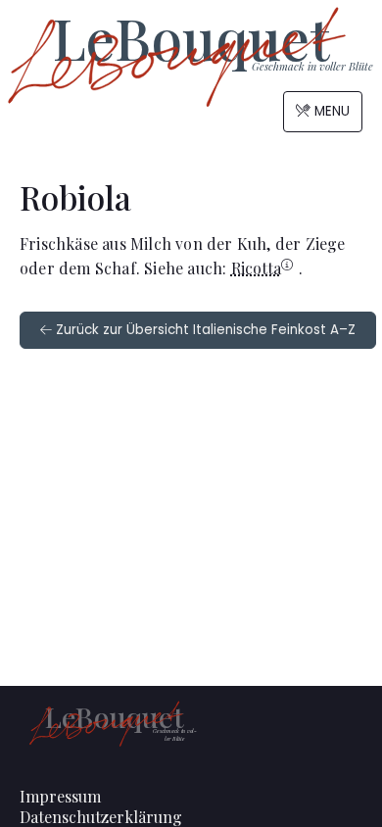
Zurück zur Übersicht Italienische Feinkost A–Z (204, 329)
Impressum (60, 796)
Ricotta (256, 268)
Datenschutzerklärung (101, 816)
